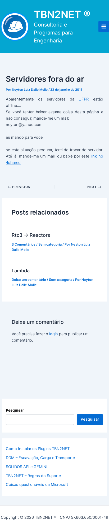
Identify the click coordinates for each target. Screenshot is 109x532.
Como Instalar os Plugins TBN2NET (38, 448)
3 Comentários (23, 244)
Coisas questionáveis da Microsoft (37, 484)
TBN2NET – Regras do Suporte (33, 475)
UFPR (84, 99)
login (53, 334)
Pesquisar (15, 410)
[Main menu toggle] (103, 26)
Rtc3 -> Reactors (31, 235)
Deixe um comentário (29, 280)
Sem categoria (50, 244)
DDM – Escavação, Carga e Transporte (40, 457)
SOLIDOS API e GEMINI (26, 466)
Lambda (21, 270)
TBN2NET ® (62, 14)
